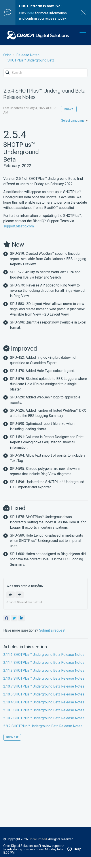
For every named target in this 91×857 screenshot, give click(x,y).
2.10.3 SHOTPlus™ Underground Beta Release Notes (43, 710)
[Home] (37, 35)
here (30, 13)
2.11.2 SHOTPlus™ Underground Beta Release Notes (43, 670)
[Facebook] (6, 618)
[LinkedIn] (21, 618)
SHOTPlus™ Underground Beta (31, 60)
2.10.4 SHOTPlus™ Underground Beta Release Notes (43, 702)
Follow (69, 109)
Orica (7, 55)
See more (12, 737)
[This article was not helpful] (19, 594)
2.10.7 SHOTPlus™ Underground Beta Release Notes (43, 686)
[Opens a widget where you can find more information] (74, 849)
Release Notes (28, 55)
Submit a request (52, 630)
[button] (83, 33)
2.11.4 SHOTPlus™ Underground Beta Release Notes (43, 662)
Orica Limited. (37, 839)
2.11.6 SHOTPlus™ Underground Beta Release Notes (43, 655)
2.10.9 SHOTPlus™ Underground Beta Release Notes (43, 678)
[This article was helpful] (10, 594)
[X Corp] (14, 618)
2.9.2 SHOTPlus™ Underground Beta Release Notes (42, 726)
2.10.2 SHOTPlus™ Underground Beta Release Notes (43, 718)
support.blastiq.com (18, 226)
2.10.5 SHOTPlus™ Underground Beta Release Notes (43, 694)
